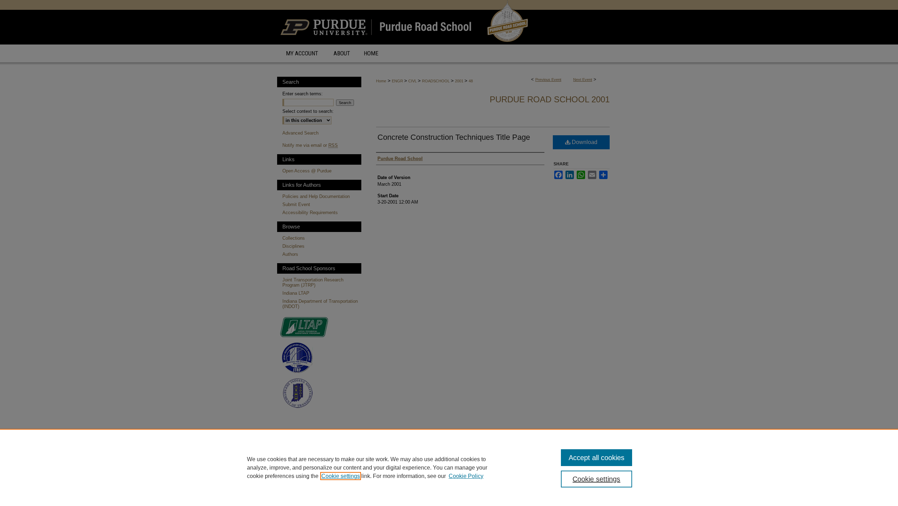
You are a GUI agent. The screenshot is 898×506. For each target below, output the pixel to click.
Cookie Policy (466, 476)
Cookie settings (340, 476)
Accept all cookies (596, 457)
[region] (449, 467)
